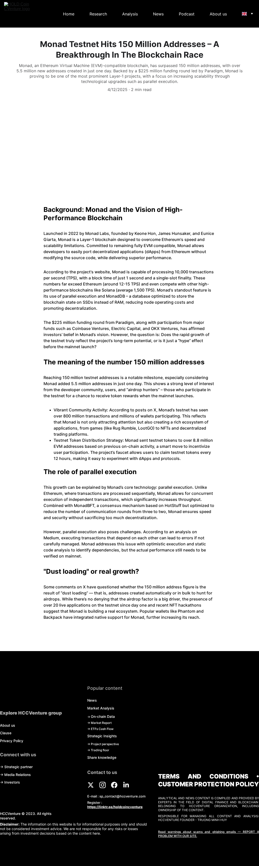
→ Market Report (99, 723)
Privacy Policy (11, 741)
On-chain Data (103, 716)
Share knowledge (101, 757)
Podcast (187, 13)
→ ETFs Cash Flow (100, 729)
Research (98, 13)
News (158, 13)
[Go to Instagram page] (105, 785)
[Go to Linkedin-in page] (126, 785)
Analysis (130, 13)
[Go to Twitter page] (93, 785)
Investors (12, 782)
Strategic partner (18, 767)
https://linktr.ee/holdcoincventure (115, 807)
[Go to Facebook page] (116, 785)
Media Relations (17, 774)
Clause (5, 733)
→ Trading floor (98, 750)
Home (68, 13)
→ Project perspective (103, 744)
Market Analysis (100, 708)
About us (218, 13)
